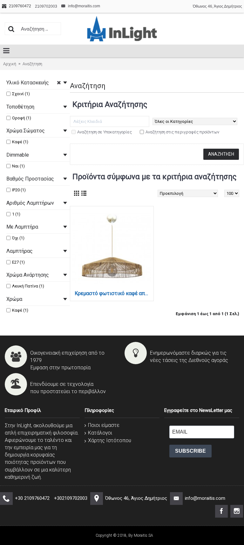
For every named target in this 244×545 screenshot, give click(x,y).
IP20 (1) (19, 190)
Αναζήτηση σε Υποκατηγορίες (104, 132)
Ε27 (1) (18, 262)
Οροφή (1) (21, 118)
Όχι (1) (18, 238)
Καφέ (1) (20, 141)
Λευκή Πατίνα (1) (28, 286)
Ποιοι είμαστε (103, 425)
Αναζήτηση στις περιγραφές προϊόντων (182, 132)
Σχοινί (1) (21, 93)
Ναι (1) (18, 166)
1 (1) (16, 214)
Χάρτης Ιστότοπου (109, 440)
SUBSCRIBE (190, 451)
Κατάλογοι (100, 433)
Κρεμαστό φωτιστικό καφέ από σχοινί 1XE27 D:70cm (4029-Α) (113, 293)
